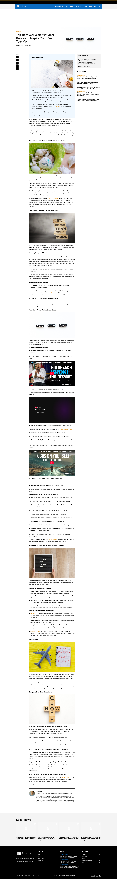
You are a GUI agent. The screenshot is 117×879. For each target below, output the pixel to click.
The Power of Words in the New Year (86, 60)
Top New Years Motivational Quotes (86, 62)
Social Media (33, 613)
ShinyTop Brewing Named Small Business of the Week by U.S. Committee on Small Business (88, 88)
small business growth (66, 429)
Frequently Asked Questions (84, 66)
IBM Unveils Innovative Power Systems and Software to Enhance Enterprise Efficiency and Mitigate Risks (88, 94)
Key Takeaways (82, 57)
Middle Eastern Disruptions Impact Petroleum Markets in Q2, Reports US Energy (87, 82)
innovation (58, 106)
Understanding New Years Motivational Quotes (88, 59)
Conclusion (81, 65)
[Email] (17, 68)
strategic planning (53, 198)
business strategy (53, 539)
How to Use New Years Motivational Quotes (87, 63)
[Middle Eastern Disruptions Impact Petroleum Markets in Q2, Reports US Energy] (48, 828)
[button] (99, 6)
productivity (32, 293)
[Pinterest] (17, 63)
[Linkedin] (94, 2)
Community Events (35, 631)
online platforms (65, 777)
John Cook (28, 45)
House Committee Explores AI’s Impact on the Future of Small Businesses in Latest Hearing (88, 100)
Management (18, 31)
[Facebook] (92, 2)
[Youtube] (100, 2)
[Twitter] (97, 2)
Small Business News (81, 75)
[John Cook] (32, 797)
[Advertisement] (58, 17)
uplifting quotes (53, 293)
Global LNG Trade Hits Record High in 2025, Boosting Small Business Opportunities (87, 77)
